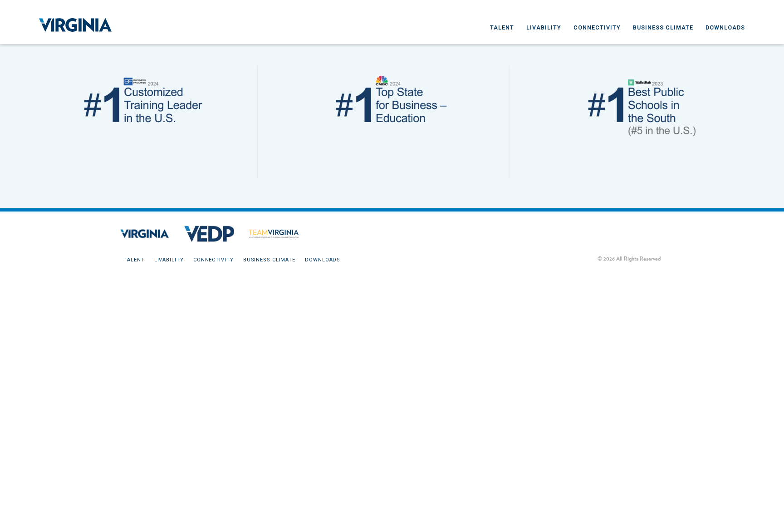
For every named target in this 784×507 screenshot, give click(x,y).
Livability (543, 27)
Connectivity (597, 27)
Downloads (725, 27)
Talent (502, 27)
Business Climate (663, 27)
